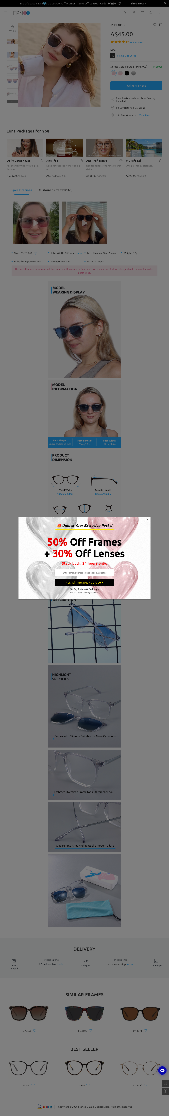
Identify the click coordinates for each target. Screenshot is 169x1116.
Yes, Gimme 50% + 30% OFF (84, 582)
